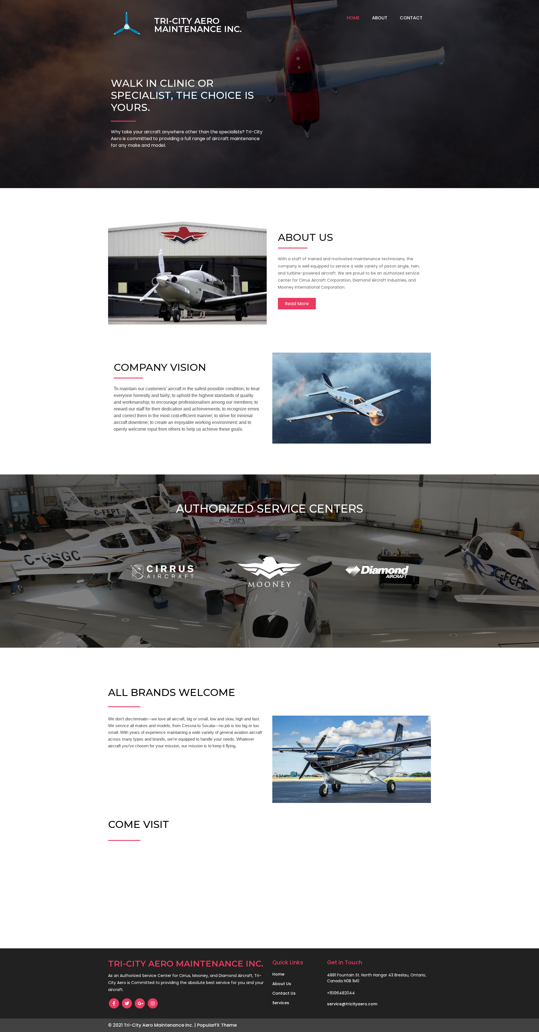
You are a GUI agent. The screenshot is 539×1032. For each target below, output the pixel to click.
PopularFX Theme (217, 1025)
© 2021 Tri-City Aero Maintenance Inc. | (152, 1025)
